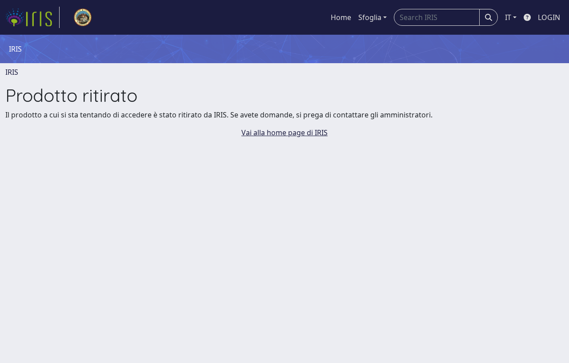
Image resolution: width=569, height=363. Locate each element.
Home (341, 17)
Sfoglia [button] (369, 17)
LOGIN (549, 17)
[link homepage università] (83, 17)
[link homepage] (32, 17)
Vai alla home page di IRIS (284, 132)
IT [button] (508, 17)
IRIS (11, 72)
